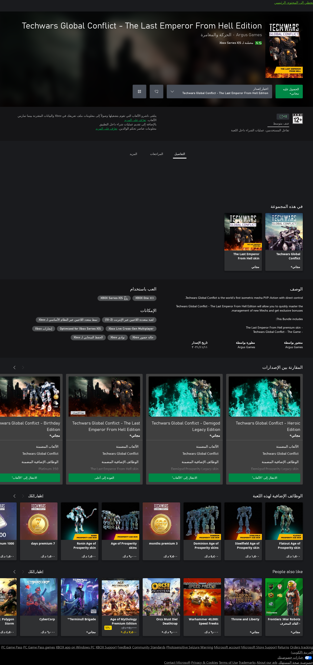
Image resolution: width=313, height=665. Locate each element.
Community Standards (148, 647)
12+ (285, 116)
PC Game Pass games (39, 647)
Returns (283, 647)
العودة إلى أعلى (104, 478)
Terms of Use (228, 662)
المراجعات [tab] (156, 154)
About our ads (267, 662)
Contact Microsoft (177, 662)
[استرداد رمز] (139, 91)
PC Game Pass (11, 647)
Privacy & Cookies (204, 662)
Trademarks (247, 662)
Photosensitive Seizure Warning (189, 647)
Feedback (124, 647)
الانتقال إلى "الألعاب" (264, 478)
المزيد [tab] (133, 154)
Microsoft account (227, 647)
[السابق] (23, 367)
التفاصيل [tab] (179, 154)
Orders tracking (301, 647)
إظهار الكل (35, 495)
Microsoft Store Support (259, 647)
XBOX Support (106, 647)
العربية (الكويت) (302, 652)
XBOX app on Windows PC (75, 647)
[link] (284, 242)
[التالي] (14, 367)
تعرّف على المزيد (135, 120)
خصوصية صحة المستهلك (295, 662)
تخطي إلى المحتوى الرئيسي (293, 2)
